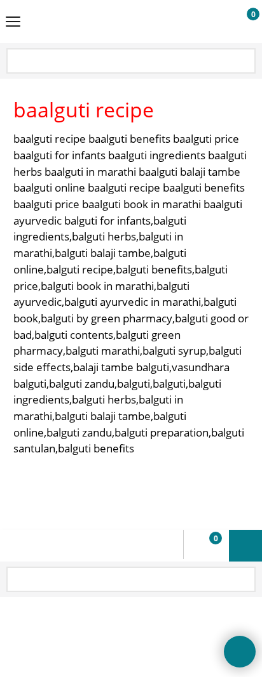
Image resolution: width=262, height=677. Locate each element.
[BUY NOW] (241, 22)
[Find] (244, 61)
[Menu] (13, 23)
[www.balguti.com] (128, 21)
